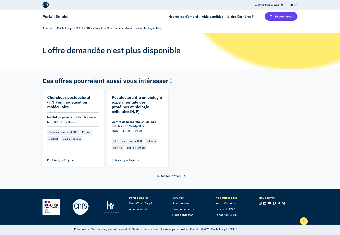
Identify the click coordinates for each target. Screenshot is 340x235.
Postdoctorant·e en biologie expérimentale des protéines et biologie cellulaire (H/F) (137, 104)
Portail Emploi (55, 16)
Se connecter (181, 203)
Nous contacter (182, 214)
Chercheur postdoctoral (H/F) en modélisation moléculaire (68, 102)
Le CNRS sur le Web (267, 4)
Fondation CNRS (226, 214)
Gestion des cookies (145, 229)
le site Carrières (239, 16)
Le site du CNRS (226, 209)
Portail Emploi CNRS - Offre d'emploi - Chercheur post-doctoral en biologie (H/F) (109, 28)
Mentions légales (102, 229)
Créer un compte (183, 209)
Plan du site (81, 229)
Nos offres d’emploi (183, 16)
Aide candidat (212, 16)
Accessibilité (122, 229)
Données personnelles (174, 229)
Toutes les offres (168, 176)
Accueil (47, 28)
